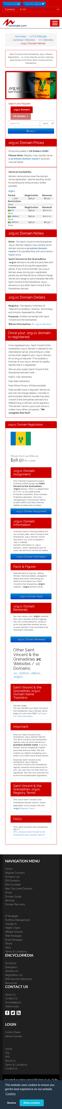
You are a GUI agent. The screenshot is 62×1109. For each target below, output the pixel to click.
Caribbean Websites (24, 40)
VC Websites (46, 40)
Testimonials (12, 1006)
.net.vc (14, 222)
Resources (11, 983)
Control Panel (12, 1032)
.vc (12, 210)
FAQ (7, 1056)
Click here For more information (29, 714)
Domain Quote (13, 896)
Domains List (12, 876)
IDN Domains (12, 880)
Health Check (12, 927)
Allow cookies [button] (31, 1102)
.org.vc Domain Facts (31, 596)
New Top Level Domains (18, 888)
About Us (10, 994)
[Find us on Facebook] (7, 1012)
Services (9, 900)
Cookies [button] (11, 1093)
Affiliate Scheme (14, 931)
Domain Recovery (15, 904)
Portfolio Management (17, 920)
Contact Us (11, 998)
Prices (8, 892)
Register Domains (15, 872)
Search (32, 131)
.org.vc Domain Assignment (31, 511)
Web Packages (13, 935)
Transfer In (11, 924)
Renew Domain (13, 1036)
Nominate (20, 36)
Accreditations (13, 1002)
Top (7, 1052)
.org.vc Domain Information (31, 556)
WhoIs (8, 943)
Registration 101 (14, 975)
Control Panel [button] (10, 4)
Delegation (11, 967)
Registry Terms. (24, 808)
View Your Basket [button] (33, 4)
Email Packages (13, 939)
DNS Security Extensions (18, 979)
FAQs (8, 947)
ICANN (19, 491)
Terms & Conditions (16, 951)
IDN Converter (13, 884)
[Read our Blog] (19, 1012)
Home (8, 868)
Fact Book (10, 963)
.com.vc (15, 216)
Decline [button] (11, 1102)
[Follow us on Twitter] (13, 1012)
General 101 (11, 971)
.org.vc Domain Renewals (31, 639)
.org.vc (11, 191)
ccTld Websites (38, 36)
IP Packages (11, 916)
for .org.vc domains (41, 324)
